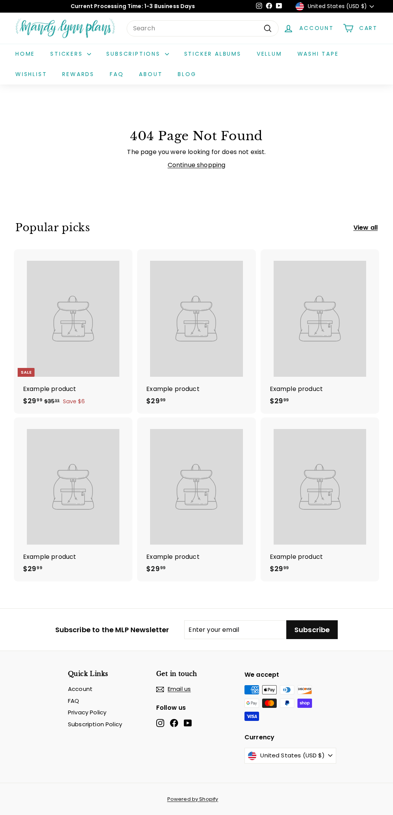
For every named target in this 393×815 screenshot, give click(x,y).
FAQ (117, 74)
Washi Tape (318, 54)
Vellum (269, 54)
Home (25, 54)
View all (365, 227)
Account (80, 689)
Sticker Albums (212, 54)
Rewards (78, 74)
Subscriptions (134, 54)
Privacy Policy (87, 712)
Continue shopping (197, 165)
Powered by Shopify (192, 799)
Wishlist (31, 74)
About (150, 74)
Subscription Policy (95, 724)
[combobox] (203, 28)
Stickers (67, 54)
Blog (187, 74)
